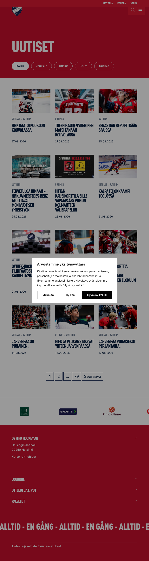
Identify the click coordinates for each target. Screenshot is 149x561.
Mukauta (48, 294)
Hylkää (70, 294)
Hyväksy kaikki (97, 294)
